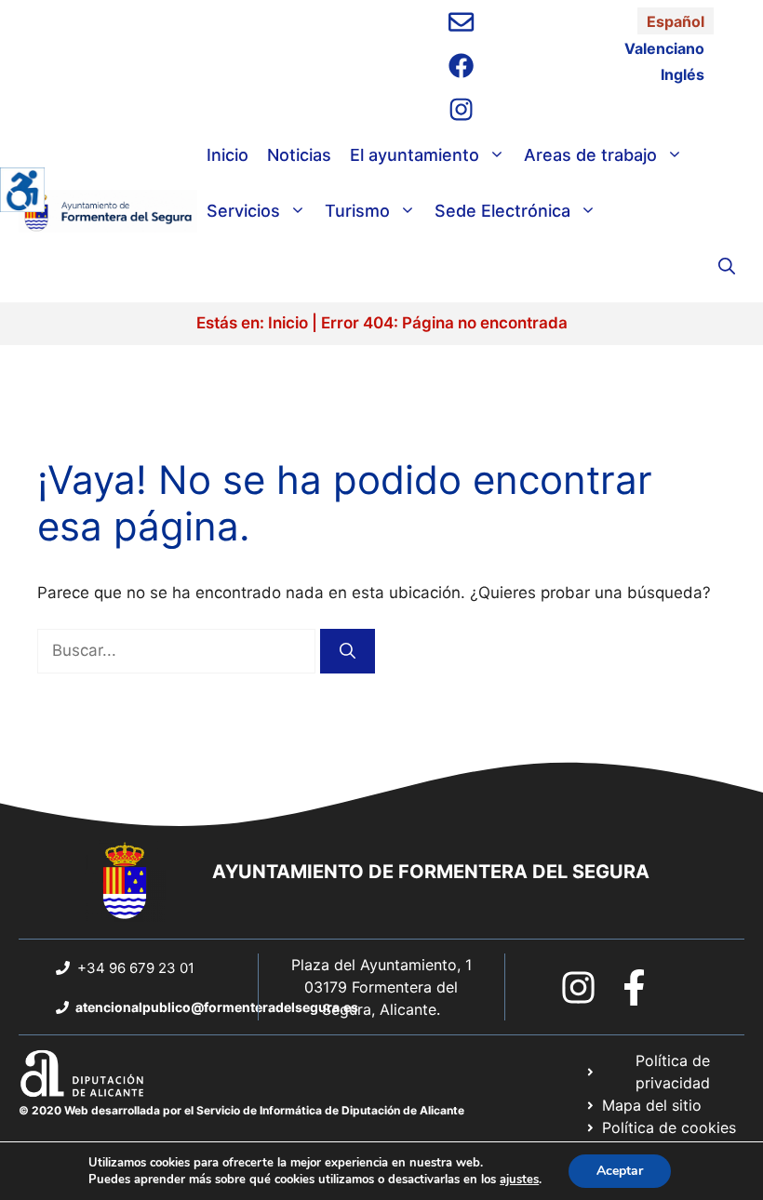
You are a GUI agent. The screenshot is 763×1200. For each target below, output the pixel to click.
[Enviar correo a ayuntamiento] (461, 22)
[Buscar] (347, 651)
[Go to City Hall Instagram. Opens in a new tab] (578, 987)
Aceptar (619, 1171)
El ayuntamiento (414, 155)
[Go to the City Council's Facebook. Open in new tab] (634, 987)
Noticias (299, 155)
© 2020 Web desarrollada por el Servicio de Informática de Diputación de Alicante (241, 1110)
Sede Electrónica (502, 210)
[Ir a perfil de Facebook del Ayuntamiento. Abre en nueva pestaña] (461, 65)
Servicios (243, 210)
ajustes (519, 1179)
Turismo (357, 210)
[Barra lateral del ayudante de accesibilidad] (22, 189)
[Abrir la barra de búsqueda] (726, 267)
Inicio (227, 155)
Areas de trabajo (590, 155)
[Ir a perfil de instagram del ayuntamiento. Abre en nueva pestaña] (461, 109)
